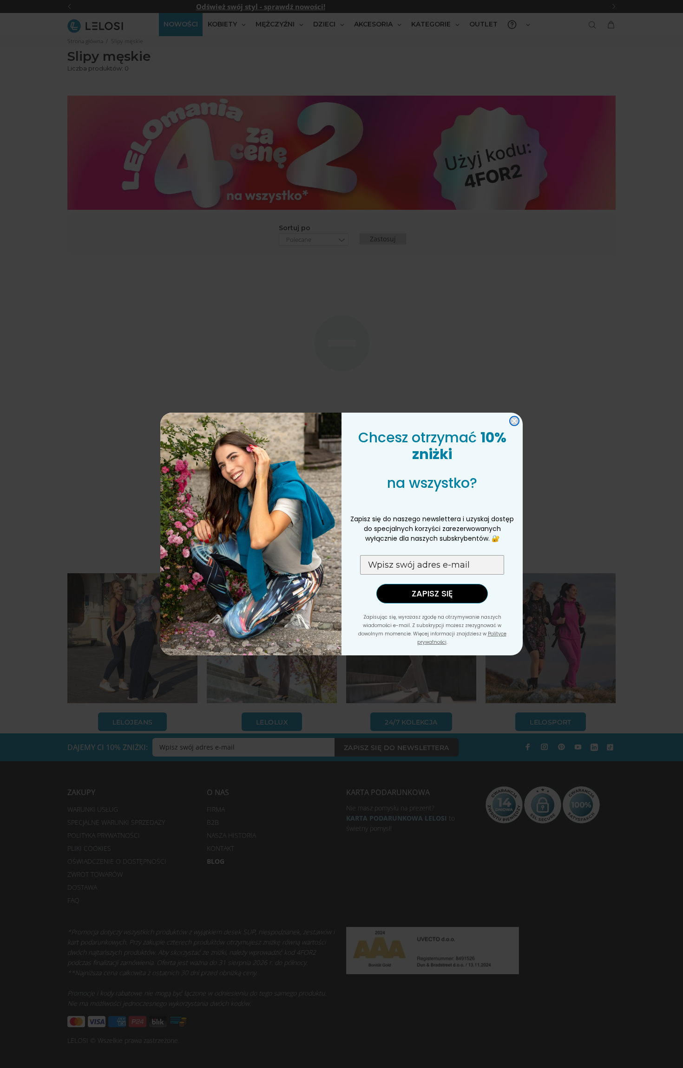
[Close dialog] (514, 421)
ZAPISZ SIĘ (432, 593)
